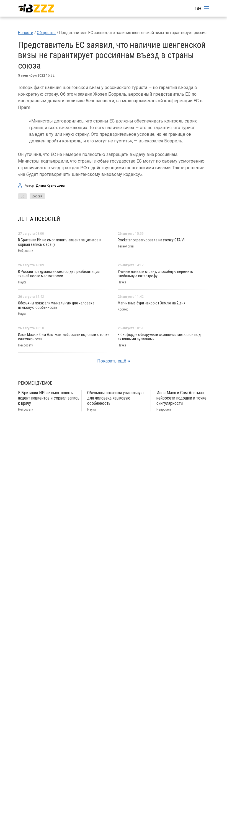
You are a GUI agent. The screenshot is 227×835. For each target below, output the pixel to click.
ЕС (22, 196)
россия (37, 196)
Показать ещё (111, 361)
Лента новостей (39, 219)
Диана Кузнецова (50, 185)
